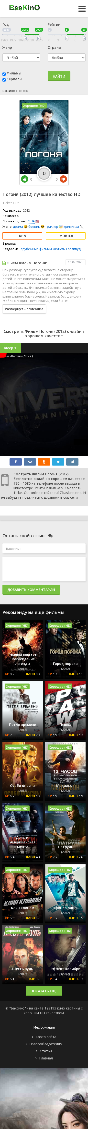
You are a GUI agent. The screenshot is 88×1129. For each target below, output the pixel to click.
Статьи (46, 1051)
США (31, 221)
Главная (46, 1058)
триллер (51, 226)
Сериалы (14, 79)
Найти (59, 76)
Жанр (7, 47)
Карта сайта (46, 1036)
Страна (54, 47)
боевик (34, 226)
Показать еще (44, 991)
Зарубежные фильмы (35, 249)
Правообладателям (45, 1044)
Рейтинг (55, 24)
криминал (71, 226)
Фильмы (14, 73)
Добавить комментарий (31, 589)
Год (5, 24)
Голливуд (73, 249)
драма (18, 226)
